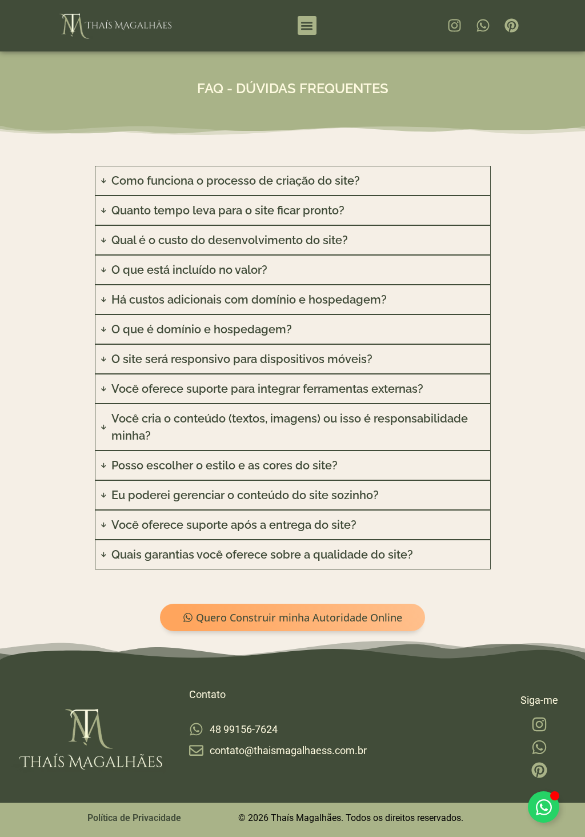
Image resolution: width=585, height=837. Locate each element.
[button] (307, 25)
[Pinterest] (512, 25)
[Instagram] (454, 25)
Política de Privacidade (134, 817)
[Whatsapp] (483, 25)
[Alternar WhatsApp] (543, 807)
